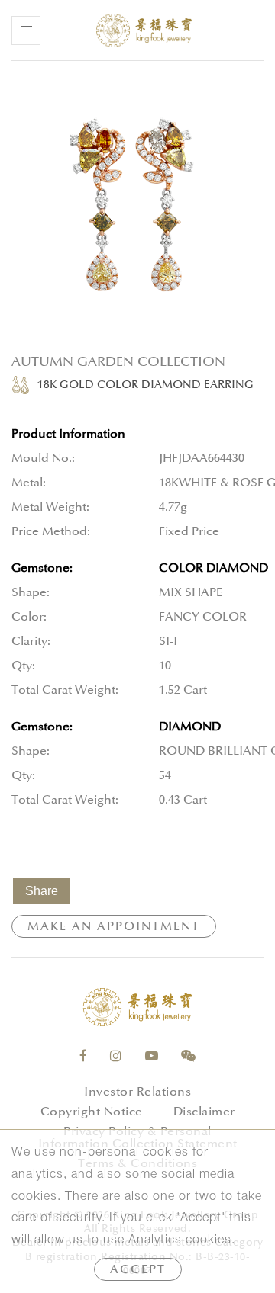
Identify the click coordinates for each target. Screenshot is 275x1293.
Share (41, 890)
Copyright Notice (91, 1111)
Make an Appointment (114, 926)
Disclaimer (204, 1111)
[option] (137, 206)
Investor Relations (137, 1092)
